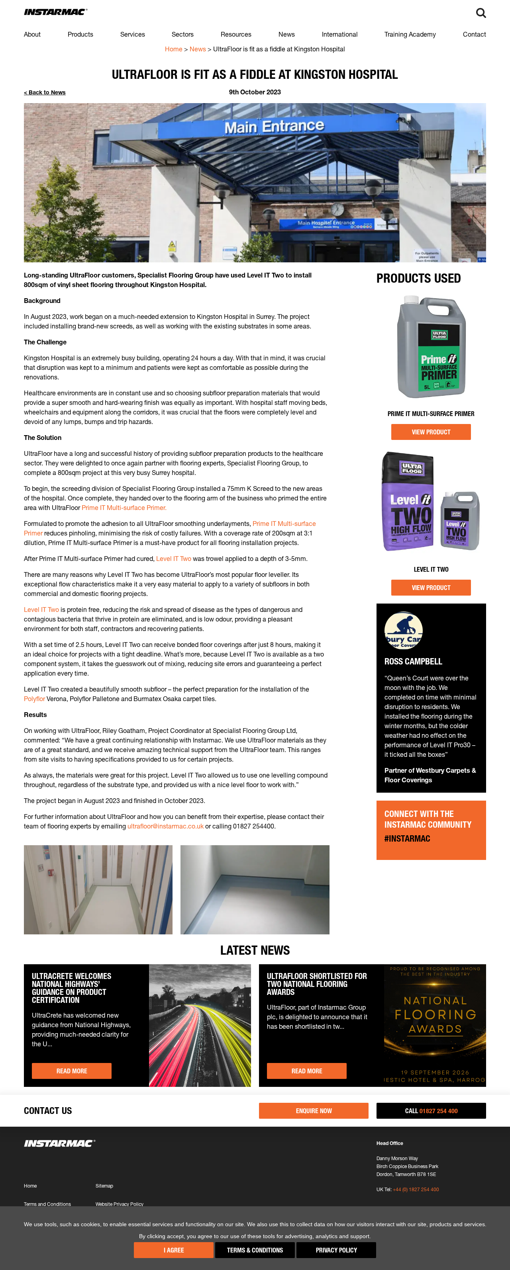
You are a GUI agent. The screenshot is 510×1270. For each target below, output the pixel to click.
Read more (72, 1071)
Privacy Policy (336, 1250)
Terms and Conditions (47, 1204)
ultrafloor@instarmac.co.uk (166, 826)
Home (173, 49)
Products (80, 34)
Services (132, 34)
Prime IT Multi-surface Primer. (124, 508)
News (287, 34)
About (32, 34)
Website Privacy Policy (119, 1204)
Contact (474, 34)
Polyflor (34, 699)
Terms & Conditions (255, 1250)
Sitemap (104, 1186)
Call (431, 1111)
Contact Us (48, 1110)
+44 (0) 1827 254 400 (416, 1189)
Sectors (183, 34)
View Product (431, 432)
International (340, 34)
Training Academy (410, 34)
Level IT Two (173, 559)
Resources (236, 34)
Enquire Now (314, 1111)
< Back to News (45, 92)
